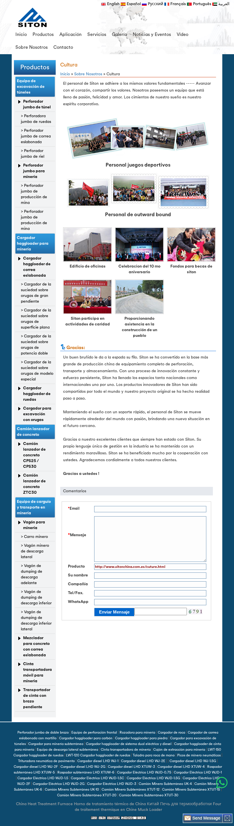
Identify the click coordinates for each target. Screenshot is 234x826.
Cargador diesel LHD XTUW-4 (181, 767)
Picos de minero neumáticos (199, 755)
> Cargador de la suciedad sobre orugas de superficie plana (36, 319)
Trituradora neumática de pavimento (46, 761)
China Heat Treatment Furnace (44, 803)
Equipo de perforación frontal (94, 732)
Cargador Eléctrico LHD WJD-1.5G (153, 778)
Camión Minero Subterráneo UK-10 (72, 789)
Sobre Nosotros (31, 47)
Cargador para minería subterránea (55, 744)
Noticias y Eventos (152, 34)
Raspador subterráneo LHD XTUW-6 (85, 772)
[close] (227, 817)
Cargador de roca (171, 732)
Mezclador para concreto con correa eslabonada (36, 646)
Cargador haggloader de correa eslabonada (37, 267)
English (113, 3)
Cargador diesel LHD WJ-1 (97, 761)
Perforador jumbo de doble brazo (43, 732)
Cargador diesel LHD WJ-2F (36, 767)
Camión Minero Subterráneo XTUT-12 (131, 789)
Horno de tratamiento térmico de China (110, 803)
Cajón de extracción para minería (179, 750)
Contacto (63, 47)
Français (177, 3)
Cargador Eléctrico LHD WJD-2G (58, 784)
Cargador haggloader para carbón (85, 738)
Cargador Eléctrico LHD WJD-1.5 (42, 778)
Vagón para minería (34, 525)
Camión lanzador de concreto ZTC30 (34, 484)
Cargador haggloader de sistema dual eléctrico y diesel (129, 744)
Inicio (21, 34)
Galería (119, 34)
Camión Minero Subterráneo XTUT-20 (86, 795)
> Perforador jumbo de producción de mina (34, 194)
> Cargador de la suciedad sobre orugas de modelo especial (37, 371)
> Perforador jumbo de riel (32, 153)
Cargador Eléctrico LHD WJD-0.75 (144, 772)
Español (133, 3)
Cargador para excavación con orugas (37, 414)
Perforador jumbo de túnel (37, 104)
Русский (155, 3)
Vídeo (182, 34)
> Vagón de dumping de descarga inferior (36, 597)
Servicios (96, 34)
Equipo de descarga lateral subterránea (67, 750)
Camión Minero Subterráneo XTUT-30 (148, 795)
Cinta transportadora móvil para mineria (37, 672)
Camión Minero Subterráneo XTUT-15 (191, 789)
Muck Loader (150, 809)
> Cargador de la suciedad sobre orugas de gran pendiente (36, 293)
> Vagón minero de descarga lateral (35, 551)
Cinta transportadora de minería (126, 750)
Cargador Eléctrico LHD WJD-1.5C (97, 778)
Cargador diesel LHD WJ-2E (143, 761)
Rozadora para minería (137, 732)
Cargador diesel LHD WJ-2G (82, 767)
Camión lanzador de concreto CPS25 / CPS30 (34, 455)
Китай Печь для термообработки (179, 803)
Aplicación (70, 34)
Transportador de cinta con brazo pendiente (36, 698)
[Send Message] (203, 817)
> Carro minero (34, 536)
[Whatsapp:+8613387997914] (221, 782)
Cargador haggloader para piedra (141, 738)
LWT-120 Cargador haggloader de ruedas (98, 755)
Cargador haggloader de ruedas (37, 394)
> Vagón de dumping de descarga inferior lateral (36, 620)
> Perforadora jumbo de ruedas (36, 119)
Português (201, 3)
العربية (223, 3)
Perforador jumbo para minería (34, 171)
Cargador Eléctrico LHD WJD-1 (198, 772)
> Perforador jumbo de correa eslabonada (36, 136)
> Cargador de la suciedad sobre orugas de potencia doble (36, 345)
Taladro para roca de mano (154, 755)
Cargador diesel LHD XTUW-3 (131, 767)
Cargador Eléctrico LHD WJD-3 (111, 784)
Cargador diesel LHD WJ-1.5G (193, 761)
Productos (43, 34)
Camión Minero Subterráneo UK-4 (165, 784)
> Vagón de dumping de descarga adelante (31, 574)
